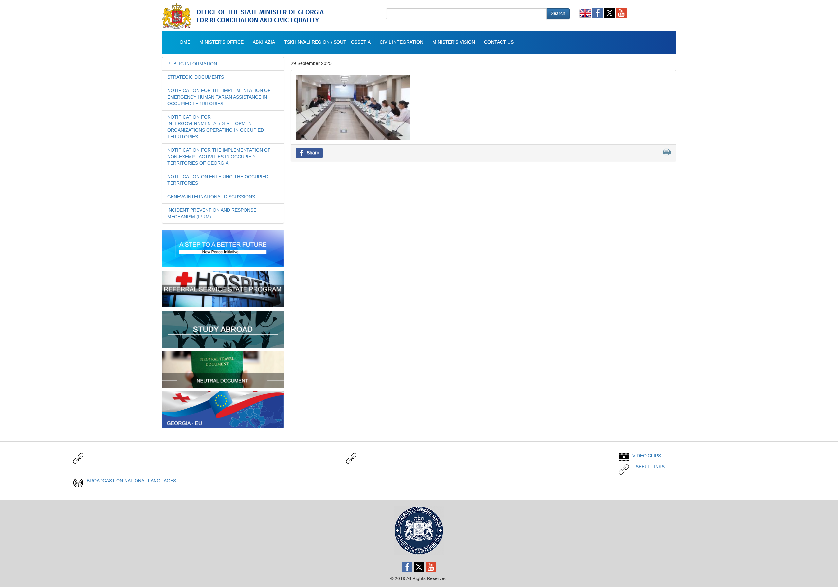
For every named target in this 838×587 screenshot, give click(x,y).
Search (558, 13)
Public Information (192, 63)
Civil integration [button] (401, 42)
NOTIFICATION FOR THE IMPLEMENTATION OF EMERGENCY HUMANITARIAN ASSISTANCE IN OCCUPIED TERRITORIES (219, 97)
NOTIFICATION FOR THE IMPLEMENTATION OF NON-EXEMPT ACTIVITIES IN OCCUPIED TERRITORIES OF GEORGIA (219, 157)
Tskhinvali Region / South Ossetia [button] (327, 42)
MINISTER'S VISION (453, 42)
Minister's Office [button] (221, 42)
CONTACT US (499, 42)
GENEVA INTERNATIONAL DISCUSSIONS (211, 196)
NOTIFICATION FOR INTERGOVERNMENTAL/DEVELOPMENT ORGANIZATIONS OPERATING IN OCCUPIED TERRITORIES (215, 127)
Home (183, 42)
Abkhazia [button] (264, 42)
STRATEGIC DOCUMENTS (195, 77)
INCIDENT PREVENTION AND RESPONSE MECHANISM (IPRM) (211, 213)
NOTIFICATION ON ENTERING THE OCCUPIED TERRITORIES (217, 180)
